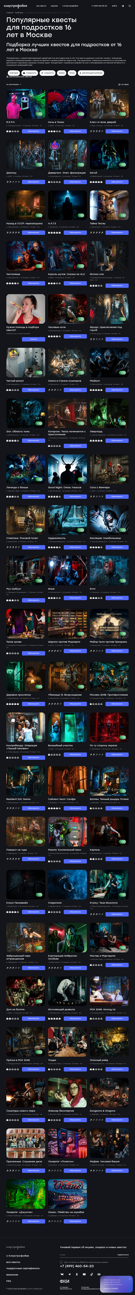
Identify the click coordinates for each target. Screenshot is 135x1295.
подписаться (123, 1255)
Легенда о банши (17, 487)
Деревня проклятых (18, 695)
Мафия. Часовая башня (104, 1161)
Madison (95, 381)
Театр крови (13, 642)
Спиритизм (55, 903)
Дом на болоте (15, 1009)
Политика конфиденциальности (90, 1288)
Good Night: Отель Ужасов (64, 487)
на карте (125, 85)
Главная (9, 13)
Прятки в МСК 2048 (18, 1060)
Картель (95, 850)
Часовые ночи (57, 327)
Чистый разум (15, 381)
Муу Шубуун (13, 589)
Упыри (52, 1060)
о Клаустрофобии (70, 6)
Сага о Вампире (100, 487)
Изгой (93, 173)
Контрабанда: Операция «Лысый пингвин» (21, 747)
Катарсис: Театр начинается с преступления (67, 433)
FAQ (8, 1281)
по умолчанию (12, 84)
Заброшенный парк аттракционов (18, 957)
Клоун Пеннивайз (17, 903)
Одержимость (57, 538)
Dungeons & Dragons (102, 1111)
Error (93, 589)
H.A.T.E (52, 223)
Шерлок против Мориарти (64, 642)
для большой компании (92, 73)
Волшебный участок (60, 745)
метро (72, 73)
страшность (31, 73)
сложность (49, 73)
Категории (14, 73)
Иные (51, 589)
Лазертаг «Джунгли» (19, 1212)
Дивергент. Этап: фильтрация (67, 173)
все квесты (41, 6)
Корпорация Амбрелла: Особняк (62, 957)
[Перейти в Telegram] (123, 6)
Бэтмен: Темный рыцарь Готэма (109, 799)
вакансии (12, 1275)
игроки (62, 73)
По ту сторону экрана (103, 745)
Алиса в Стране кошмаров (64, 381)
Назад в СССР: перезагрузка (24, 223)
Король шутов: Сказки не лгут (66, 274)
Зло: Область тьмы (17, 431)
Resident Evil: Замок (18, 799)
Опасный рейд (99, 1060)
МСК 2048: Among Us (103, 1009)
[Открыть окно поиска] (129, 6)
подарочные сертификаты (23, 1268)
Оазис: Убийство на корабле (66, 1212)
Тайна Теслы (97, 223)
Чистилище (13, 274)
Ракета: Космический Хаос (64, 850)
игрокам (54, 6)
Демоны (11, 173)
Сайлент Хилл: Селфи (61, 799)
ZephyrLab (38, 1289)
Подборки (19, 13)
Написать (33, 339)
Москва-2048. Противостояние (109, 695)
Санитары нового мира (20, 1111)
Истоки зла (97, 274)
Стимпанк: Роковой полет (22, 538)
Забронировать (33, 131)
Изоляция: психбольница (105, 538)
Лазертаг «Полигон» (61, 1161)
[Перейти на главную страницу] (15, 6)
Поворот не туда (16, 850)
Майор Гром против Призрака (108, 642)
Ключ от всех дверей (103, 122)
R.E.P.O (10, 122)
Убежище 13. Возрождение (65, 695)
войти (114, 6)
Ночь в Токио (56, 122)
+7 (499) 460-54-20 (99, 6)
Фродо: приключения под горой (106, 328)
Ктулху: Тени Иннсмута (104, 903)
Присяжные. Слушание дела (24, 1161)
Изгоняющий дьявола (61, 1009)
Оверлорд (96, 431)
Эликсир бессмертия (61, 1111)
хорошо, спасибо (110, 1289)
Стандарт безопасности (66, 1288)
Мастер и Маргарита (102, 956)
